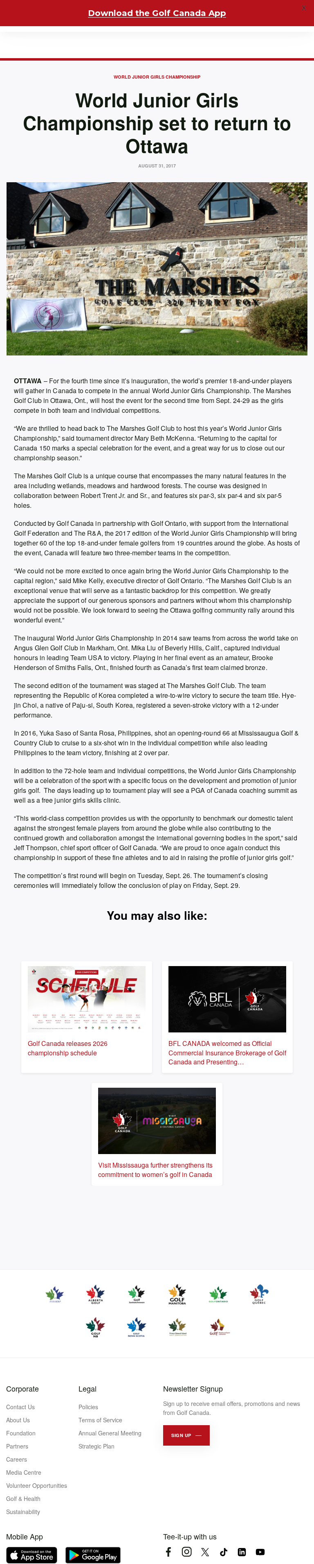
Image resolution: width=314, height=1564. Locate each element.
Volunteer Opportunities (36, 1485)
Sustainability (23, 1511)
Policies (88, 1407)
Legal (87, 1388)
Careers (16, 1459)
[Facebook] (168, 1552)
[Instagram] (187, 1552)
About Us (18, 1420)
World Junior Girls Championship (157, 77)
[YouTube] (260, 1552)
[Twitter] (205, 1552)
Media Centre (23, 1472)
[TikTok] (223, 1552)
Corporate (22, 1388)
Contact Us (20, 1407)
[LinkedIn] (242, 1552)
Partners (17, 1446)
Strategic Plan (96, 1446)
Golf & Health (23, 1498)
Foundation (21, 1433)
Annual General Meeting (109, 1433)
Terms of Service (100, 1420)
